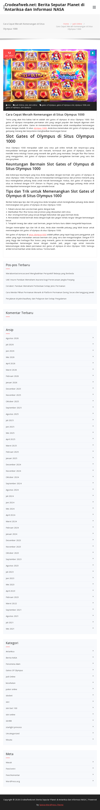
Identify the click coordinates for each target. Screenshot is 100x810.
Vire (9, 105)
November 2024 (13, 471)
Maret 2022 (11, 603)
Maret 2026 (11, 369)
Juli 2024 (10, 496)
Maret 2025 (11, 445)
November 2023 (13, 546)
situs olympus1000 (37, 234)
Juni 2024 (10, 502)
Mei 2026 (10, 357)
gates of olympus (49, 105)
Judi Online (77, 23)
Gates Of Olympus (14, 670)
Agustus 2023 (12, 565)
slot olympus (26, 107)
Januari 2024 (11, 534)
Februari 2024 (12, 527)
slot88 (9, 720)
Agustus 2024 (12, 489)
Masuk (9, 762)
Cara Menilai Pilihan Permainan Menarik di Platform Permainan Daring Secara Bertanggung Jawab (50, 292)
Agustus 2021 (12, 616)
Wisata (9, 739)
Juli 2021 (10, 622)
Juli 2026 (10, 344)
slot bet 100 (11, 708)
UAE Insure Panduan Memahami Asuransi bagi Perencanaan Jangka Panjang (40, 279)
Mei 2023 (10, 584)
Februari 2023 (12, 597)
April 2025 (10, 439)
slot (26, 105)
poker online (11, 689)
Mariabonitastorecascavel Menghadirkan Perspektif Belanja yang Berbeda (40, 273)
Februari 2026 (12, 376)
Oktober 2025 (12, 401)
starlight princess (14, 727)
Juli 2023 (10, 572)
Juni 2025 (10, 426)
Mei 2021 (10, 628)
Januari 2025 (11, 458)
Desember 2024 (13, 464)
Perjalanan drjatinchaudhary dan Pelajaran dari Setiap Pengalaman (36, 298)
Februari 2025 (12, 452)
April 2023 (10, 591)
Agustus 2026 (12, 338)
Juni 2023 (10, 578)
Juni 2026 (10, 351)
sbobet (9, 695)
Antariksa (10, 651)
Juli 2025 (10, 420)
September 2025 (14, 407)
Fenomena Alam (13, 664)
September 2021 (14, 609)
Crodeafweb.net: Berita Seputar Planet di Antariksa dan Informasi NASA (45, 7)
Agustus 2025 (12, 414)
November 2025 (13, 395)
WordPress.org (13, 781)
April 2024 (10, 515)
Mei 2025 (10, 433)
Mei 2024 (10, 508)
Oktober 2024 (12, 477)
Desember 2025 (13, 388)
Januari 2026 (11, 382)
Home (66, 23)
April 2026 (10, 363)
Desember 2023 (13, 540)
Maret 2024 (11, 521)
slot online (33, 105)
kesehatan (10, 683)
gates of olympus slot (65, 105)
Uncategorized (13, 733)
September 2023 (14, 559)
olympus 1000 (80, 105)
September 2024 (14, 483)
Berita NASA (11, 657)
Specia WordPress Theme (51, 804)
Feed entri (10, 768)
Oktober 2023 (12, 553)
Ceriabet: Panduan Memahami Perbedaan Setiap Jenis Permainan (35, 286)
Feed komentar (13, 775)
